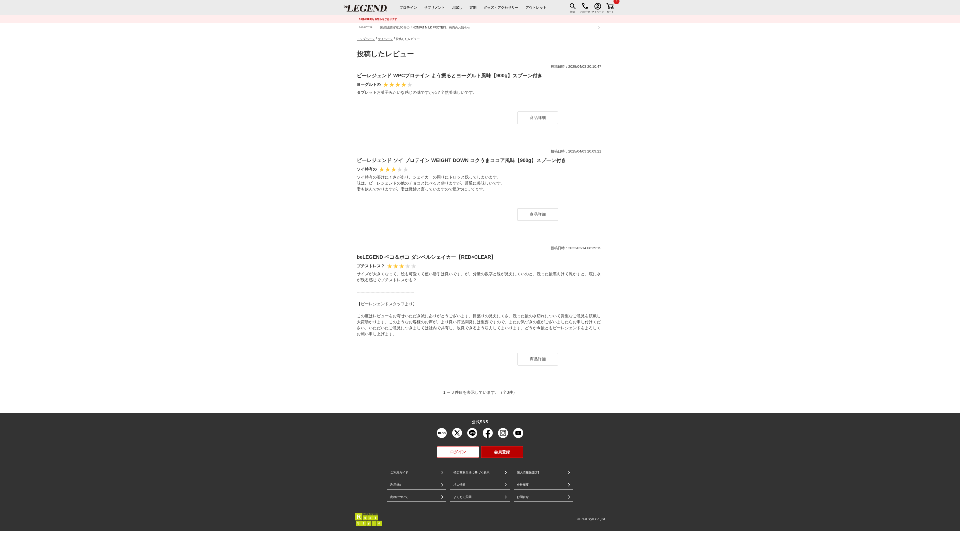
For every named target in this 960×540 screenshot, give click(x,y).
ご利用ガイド (399, 472)
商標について (399, 497)
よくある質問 (463, 497)
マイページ (385, 39)
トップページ (366, 39)
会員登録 (502, 452)
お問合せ (523, 497)
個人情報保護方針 (529, 472)
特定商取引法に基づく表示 (472, 472)
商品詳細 (538, 118)
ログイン (458, 452)
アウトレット (536, 8)
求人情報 (460, 484)
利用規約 (396, 484)
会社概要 (523, 484)
